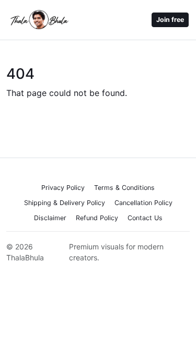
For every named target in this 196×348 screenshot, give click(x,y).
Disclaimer (50, 218)
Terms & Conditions (124, 187)
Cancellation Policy (143, 203)
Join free (170, 19)
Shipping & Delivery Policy (64, 203)
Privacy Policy (63, 187)
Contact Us (145, 218)
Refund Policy (97, 218)
